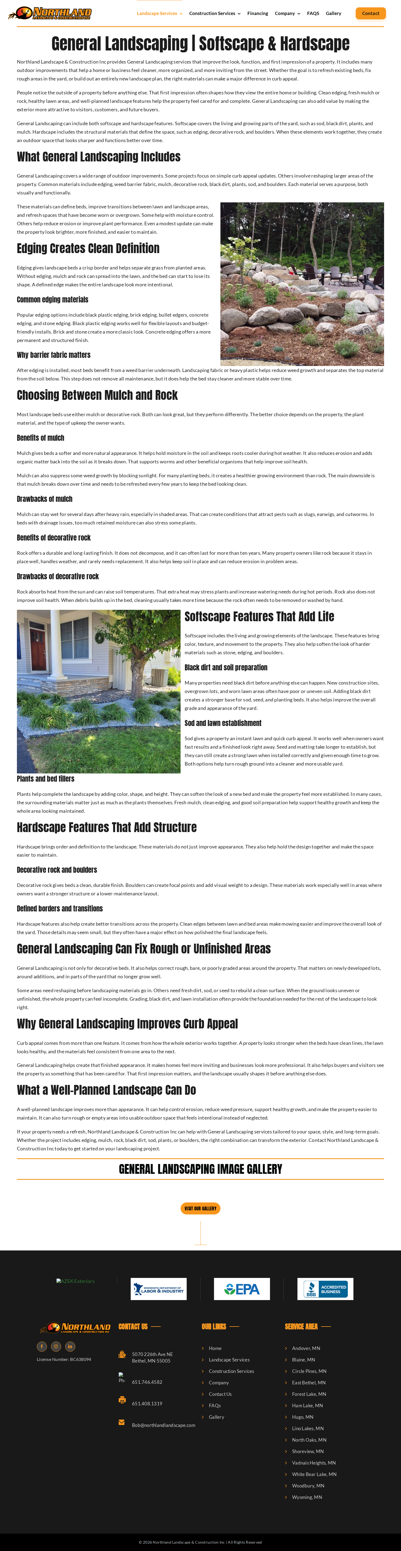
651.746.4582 (147, 1382)
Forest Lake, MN (309, 1394)
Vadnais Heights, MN (314, 1463)
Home (215, 1348)
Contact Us (220, 1394)
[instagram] (56, 1347)
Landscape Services (229, 1360)
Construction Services (231, 1371)
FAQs (215, 1405)
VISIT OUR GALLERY (200, 1208)
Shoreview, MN (308, 1451)
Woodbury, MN (308, 1486)
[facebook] (42, 1347)
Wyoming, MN (307, 1497)
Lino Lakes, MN (308, 1428)
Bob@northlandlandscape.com (163, 1425)
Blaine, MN (303, 1360)
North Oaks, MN (309, 1440)
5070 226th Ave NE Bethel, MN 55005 (152, 1357)
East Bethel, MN (309, 1382)
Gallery (216, 1417)
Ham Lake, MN (307, 1405)
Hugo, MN (302, 1417)
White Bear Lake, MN (314, 1474)
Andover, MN (306, 1348)
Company (219, 1382)
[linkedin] (70, 1347)
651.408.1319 (147, 1403)
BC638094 (80, 1359)
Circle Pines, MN (309, 1371)
